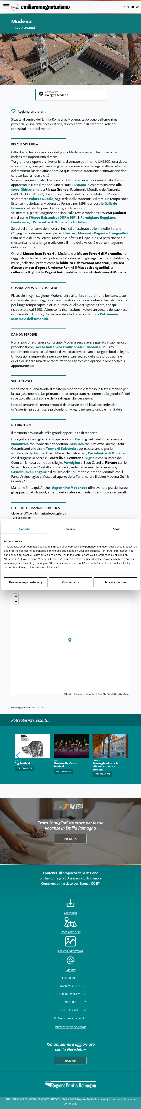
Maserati (85, 233)
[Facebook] (120, 7)
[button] (70, 640)
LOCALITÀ (29, 28)
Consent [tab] (24, 528)
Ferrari (70, 233)
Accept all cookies (115, 582)
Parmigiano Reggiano (97, 217)
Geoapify (90, 693)
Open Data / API (70, 932)
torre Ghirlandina (25, 189)
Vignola (91, 458)
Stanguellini (118, 233)
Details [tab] (70, 528)
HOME (17, 28)
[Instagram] (124, 7)
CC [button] (134, 78)
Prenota (70, 839)
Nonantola (20, 444)
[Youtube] (133, 7)
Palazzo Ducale (41, 199)
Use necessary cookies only (25, 582)
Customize (68, 582)
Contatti (71, 970)
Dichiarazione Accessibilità (70, 1018)
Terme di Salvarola (61, 448)
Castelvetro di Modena (106, 453)
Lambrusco (20, 222)
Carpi (79, 439)
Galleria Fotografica (70, 951)
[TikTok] (137, 7)
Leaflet (69, 693)
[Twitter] (128, 7)
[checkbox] (28, 111)
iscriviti (70, 1061)
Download (70, 913)
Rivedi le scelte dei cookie (70, 1027)
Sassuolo (76, 444)
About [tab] (116, 528)
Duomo (80, 185)
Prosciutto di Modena (50, 222)
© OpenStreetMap (120, 693)
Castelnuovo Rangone (29, 472)
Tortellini (80, 222)
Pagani (99, 233)
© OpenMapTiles (104, 693)
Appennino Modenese (69, 487)
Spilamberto (40, 453)
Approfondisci (63, 771)
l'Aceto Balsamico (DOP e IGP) (53, 217)
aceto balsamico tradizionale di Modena (68, 347)
